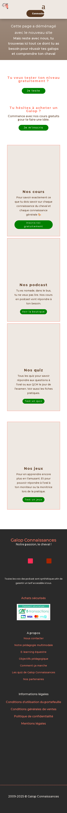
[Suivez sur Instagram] (21, 561)
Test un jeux (33, 499)
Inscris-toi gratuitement (33, 224)
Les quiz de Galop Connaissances (33, 672)
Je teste (33, 90)
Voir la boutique (33, 311)
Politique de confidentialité (33, 716)
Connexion (38, 13)
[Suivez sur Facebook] (39, 561)
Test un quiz (33, 401)
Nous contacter (34, 638)
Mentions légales (33, 723)
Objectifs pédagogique (33, 658)
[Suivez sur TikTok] (30, 560)
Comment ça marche (33, 665)
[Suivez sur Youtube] (48, 560)
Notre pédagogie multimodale (33, 645)
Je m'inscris (33, 127)
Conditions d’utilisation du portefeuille (33, 702)
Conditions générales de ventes (33, 709)
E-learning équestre (33, 652)
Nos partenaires (33, 679)
